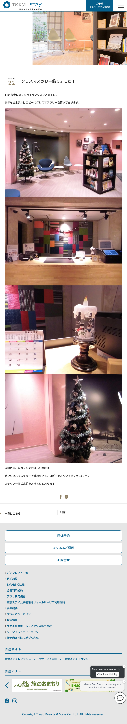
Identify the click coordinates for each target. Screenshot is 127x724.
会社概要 (12, 608)
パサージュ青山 (48, 659)
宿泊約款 (12, 578)
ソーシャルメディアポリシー (24, 632)
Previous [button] (7, 685)
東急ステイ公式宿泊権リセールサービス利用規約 (36, 602)
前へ (63, 512)
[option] (37, 685)
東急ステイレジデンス (18, 659)
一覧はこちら (13, 513)
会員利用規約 (15, 590)
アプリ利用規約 (16, 596)
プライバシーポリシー (20, 614)
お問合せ (63, 560)
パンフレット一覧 (17, 572)
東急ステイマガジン (76, 659)
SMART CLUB (16, 584)
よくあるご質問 (63, 547)
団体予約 (63, 535)
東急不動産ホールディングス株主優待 (29, 626)
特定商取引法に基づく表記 (23, 637)
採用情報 (12, 620)
